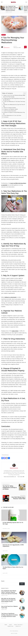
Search (2, 581)
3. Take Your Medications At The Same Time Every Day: (14, 102)
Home (6, 624)
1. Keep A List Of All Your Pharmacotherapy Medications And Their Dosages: (14, 96)
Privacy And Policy (18, 624)
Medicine (3, 34)
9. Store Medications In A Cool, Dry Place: (12, 115)
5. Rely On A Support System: (9, 107)
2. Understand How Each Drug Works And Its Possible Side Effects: (14, 99)
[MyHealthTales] (14, 2)
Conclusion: (6, 117)
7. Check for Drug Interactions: (9, 110)
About (10, 624)
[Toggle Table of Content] (23, 93)
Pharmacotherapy (5, 454)
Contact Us (18, 626)
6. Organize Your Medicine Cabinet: (10, 109)
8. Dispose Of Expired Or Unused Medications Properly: (14, 113)
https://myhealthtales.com (11, 476)
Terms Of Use (10, 626)
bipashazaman (7, 47)
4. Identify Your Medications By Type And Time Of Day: (14, 105)
